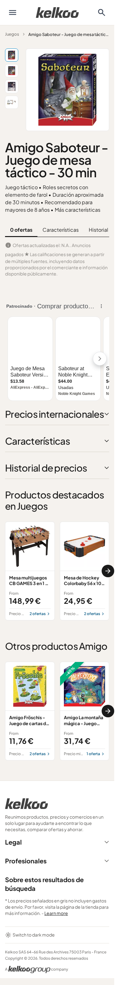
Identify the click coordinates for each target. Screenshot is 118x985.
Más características (77, 209)
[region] (57, 571)
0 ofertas (21, 229)
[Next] (108, 571)
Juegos (12, 34)
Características (60, 229)
